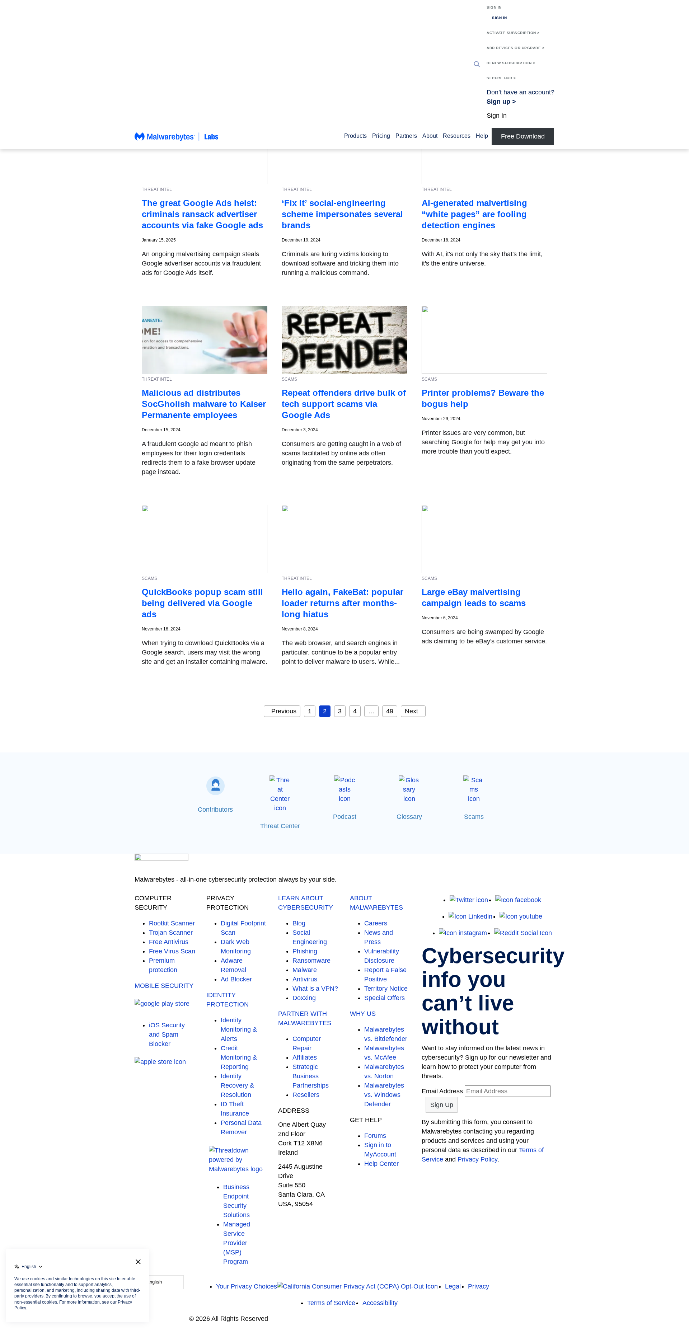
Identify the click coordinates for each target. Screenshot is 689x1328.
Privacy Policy (477, 1159)
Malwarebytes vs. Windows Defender (384, 1095)
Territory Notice (386, 988)
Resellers (305, 1094)
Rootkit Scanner (172, 923)
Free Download (523, 136)
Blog (298, 923)
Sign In (494, 7)
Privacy (478, 1286)
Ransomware (311, 960)
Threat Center (280, 826)
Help (482, 136)
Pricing (381, 136)
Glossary (409, 816)
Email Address (442, 1091)
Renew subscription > (511, 63)
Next (411, 711)
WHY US (363, 1013)
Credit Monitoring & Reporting (239, 1057)
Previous (283, 711)
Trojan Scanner (171, 932)
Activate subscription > (513, 33)
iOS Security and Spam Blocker (167, 1034)
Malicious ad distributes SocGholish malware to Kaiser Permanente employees (204, 404)
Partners (406, 136)
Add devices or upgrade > (515, 48)
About (429, 136)
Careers (375, 923)
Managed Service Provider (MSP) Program (236, 1243)
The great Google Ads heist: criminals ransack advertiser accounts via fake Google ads (202, 214)
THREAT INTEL (157, 189)
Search (477, 64)
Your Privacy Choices (246, 1286)
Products (355, 136)
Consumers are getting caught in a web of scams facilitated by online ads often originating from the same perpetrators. (341, 453)
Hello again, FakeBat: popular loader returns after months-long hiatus (342, 603)
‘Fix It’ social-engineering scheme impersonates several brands (342, 214)
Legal (453, 1286)
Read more (158, 286)
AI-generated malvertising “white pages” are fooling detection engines (474, 214)
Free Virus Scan (172, 951)
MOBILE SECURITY (164, 985)
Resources (456, 136)
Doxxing (304, 997)
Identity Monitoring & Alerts (239, 1029)
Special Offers (384, 997)
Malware (304, 969)
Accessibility (380, 1302)
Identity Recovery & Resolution (237, 1085)
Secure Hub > (501, 78)
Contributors (215, 809)
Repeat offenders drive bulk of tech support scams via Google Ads (344, 404)
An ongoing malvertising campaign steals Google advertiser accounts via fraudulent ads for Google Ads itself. (201, 263)
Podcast (344, 816)
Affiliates (304, 1057)
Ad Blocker (236, 979)
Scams (474, 816)
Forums (375, 1135)
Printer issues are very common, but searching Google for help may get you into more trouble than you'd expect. (483, 442)
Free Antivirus (168, 941)
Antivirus (304, 979)
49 (389, 711)
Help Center (381, 1163)
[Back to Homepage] (177, 140)
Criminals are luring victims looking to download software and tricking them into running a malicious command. (340, 263)
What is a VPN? (315, 988)
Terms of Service (331, 1302)
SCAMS (289, 379)
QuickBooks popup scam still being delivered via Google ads (202, 603)
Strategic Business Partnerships (310, 1076)
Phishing (304, 951)
